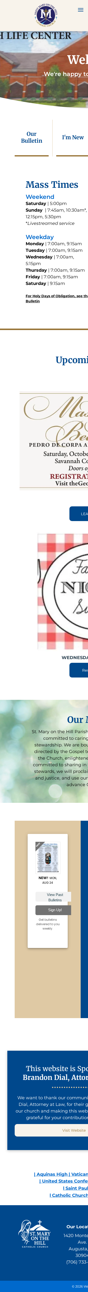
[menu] (81, 10)
